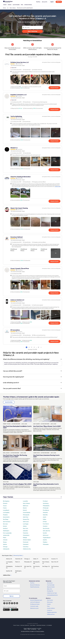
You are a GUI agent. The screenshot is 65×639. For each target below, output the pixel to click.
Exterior (9, 4)
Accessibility (38, 629)
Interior (5, 4)
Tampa (5, 542)
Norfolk (45, 533)
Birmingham (6, 501)
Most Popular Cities (7, 555)
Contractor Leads (34, 606)
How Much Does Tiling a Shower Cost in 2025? (47, 426)
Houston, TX (54, 558)
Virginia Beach (46, 537)
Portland (45, 501)
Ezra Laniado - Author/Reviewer (11, 452)
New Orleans (26, 503)
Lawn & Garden (16, 4)
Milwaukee (45, 544)
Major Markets (8, 497)
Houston (45, 526)
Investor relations (51, 608)
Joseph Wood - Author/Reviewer (41, 452)
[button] (15, 79)
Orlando (5, 540)
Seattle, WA (9, 571)
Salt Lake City (46, 530)
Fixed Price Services (34, 587)
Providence (46, 510)
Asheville (25, 530)
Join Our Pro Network (35, 602)
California (29, 629)
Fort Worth (46, 524)
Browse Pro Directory (35, 585)
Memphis (45, 512)
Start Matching (32, 31)
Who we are (49, 602)
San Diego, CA (46, 566)
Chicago (5, 546)
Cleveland (25, 544)
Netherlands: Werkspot (40, 625)
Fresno (5, 508)
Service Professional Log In (36, 600)
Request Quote (54, 87)
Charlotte (25, 533)
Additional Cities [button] (6, 575)
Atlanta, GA (9, 558)
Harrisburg (45, 503)
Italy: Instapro (32, 625)
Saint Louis (26, 521)
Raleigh (25, 537)
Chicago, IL (27, 558)
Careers (49, 604)
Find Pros (32, 583)
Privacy (25, 629)
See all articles (9, 402)
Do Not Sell (33, 629)
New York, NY (54, 562)
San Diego (5, 519)
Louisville (25, 501)
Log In (52, 1)
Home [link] (4, 7)
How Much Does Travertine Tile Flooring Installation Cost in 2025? (15, 456)
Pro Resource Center (35, 604)
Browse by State (18, 555)
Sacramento (6, 517)
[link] (32, 64)
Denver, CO (45, 558)
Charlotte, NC (18, 558)
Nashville (45, 514)
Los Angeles (6, 512)
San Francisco (6, 521)
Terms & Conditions (40, 631)
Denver (5, 526)
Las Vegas (25, 524)
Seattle (45, 540)
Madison (45, 542)
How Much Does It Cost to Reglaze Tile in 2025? (17, 484)
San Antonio (46, 528)
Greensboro (26, 535)
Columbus (25, 546)
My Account (49, 583)
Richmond (45, 535)
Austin (44, 517)
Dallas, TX (35, 558)
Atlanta (5, 544)
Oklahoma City (27, 549)
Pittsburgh (45, 508)
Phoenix (5, 503)
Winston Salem (27, 540)
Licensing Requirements (52, 595)
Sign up (11, 596)
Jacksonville (6, 535)
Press (48, 606)
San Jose (5, 524)
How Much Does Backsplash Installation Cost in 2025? (17, 427)
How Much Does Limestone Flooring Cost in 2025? (46, 456)
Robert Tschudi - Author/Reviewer (11, 423)
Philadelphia (46, 505)
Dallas (44, 519)
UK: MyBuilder (49, 625)
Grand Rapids (26, 512)
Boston (25, 508)
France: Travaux (16, 625)
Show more (57, 186)
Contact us (49, 610)
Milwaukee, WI (28, 562)
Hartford (5, 528)
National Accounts (34, 608)
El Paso (45, 521)
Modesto (5, 514)
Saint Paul (25, 517)
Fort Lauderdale (7, 533)
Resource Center (51, 587)
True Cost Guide (50, 585)
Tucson (5, 505)
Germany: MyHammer (25, 625)
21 (38, 347)
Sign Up (59, 1)
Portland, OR (18, 566)
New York (25, 528)
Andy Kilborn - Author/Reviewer (41, 423)
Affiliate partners (51, 614)
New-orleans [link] (13, 7)
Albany (25, 526)
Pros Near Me (50, 591)
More (22, 4)
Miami (4, 537)
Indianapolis (6, 549)
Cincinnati (25, 542)
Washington (6, 530)
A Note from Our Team (52, 593)
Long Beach (6, 510)
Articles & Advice (28, 4)
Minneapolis (26, 514)
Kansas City (26, 519)
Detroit (25, 510)
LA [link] (7, 7)
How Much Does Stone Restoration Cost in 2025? (46, 484)
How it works (50, 600)
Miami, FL (17, 562)
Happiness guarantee (52, 612)
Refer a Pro (49, 589)
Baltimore (25, 505)
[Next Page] (41, 347)
